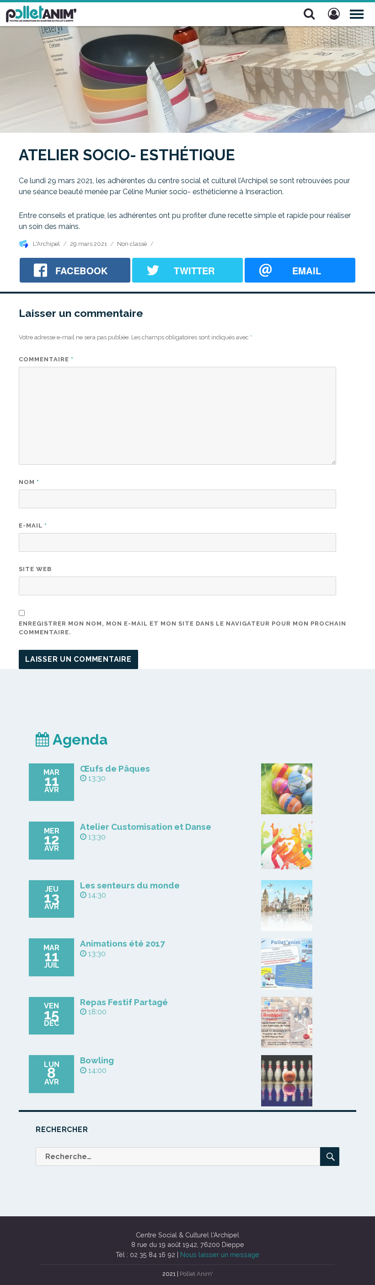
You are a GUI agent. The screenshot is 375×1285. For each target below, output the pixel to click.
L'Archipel (46, 243)
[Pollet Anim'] (41, 12)
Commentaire (46, 359)
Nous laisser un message (219, 1254)
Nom (29, 482)
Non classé (132, 243)
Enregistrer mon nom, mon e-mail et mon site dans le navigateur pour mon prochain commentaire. (182, 628)
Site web (35, 569)
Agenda (78, 739)
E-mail (33, 525)
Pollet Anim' (196, 1273)
